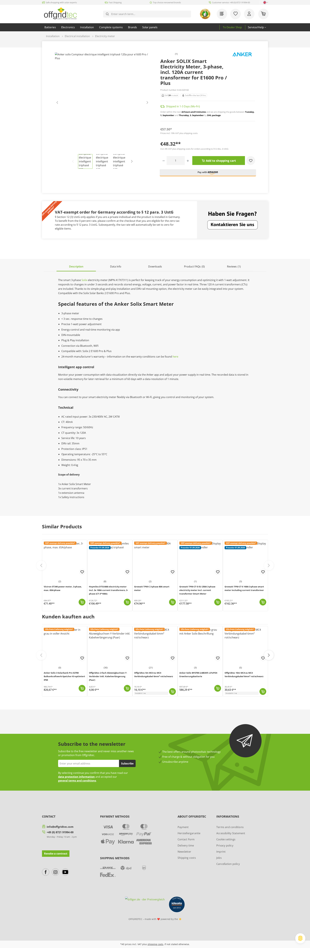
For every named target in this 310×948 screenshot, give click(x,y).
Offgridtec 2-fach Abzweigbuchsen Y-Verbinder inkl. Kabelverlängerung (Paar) (108, 676)
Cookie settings (225, 839)
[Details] (127, 602)
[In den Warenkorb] (82, 688)
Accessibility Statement (230, 833)
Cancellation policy (228, 864)
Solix (84, 280)
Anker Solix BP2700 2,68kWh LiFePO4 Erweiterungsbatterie (198, 674)
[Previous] (57, 103)
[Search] (107, 14)
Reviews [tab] (234, 266)
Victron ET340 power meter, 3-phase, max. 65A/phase (63, 588)
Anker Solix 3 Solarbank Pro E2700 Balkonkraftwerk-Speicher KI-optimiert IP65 (64, 676)
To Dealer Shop (232, 27)
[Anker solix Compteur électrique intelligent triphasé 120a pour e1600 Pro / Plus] (102, 103)
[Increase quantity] (188, 160)
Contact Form (186, 839)
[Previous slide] (41, 565)
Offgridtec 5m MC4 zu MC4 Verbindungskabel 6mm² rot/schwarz (153, 674)
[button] (208, 174)
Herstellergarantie (189, 833)
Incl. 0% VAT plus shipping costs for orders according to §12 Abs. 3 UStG (194, 148)
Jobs (219, 858)
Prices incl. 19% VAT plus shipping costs (179, 133)
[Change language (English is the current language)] (264, 2)
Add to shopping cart (220, 161)
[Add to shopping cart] (82, 602)
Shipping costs (187, 858)
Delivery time (186, 845)
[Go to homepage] (60, 13)
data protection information (76, 777)
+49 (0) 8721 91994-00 (60, 832)
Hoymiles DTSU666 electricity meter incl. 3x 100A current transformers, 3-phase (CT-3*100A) (108, 590)
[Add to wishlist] (250, 160)
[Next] (147, 103)
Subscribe (127, 763)
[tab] (76, 266)
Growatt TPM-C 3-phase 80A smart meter (151, 588)
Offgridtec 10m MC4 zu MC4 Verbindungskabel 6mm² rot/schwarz (244, 674)
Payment (183, 827)
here (175, 356)
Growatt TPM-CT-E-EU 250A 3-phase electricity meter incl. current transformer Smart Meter (197, 590)
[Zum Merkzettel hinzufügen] (82, 658)
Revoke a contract (55, 853)
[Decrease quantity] (163, 160)
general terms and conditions (77, 780)
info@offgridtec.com (60, 827)
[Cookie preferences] (300, 938)
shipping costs (155, 944)
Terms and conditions (230, 827)
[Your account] (249, 14)
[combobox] (150, 14)
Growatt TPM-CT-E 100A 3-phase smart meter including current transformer (244, 588)
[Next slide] (269, 565)
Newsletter (184, 851)
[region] (102, 110)
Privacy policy (224, 845)
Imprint (221, 851)
